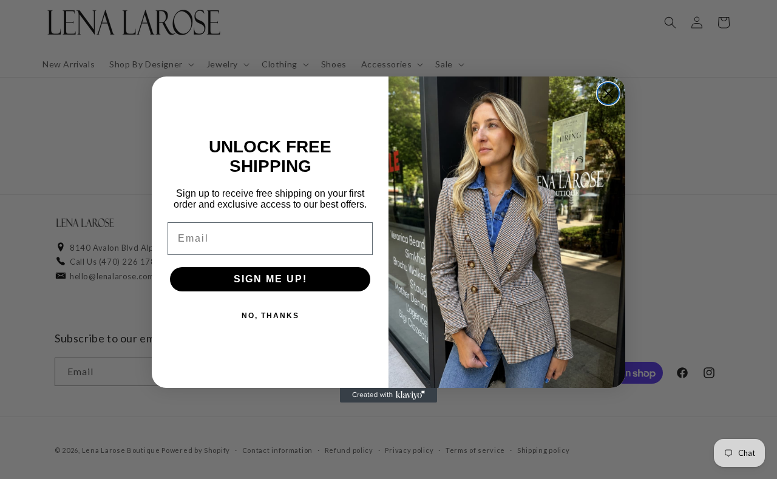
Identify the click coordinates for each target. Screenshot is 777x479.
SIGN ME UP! (270, 279)
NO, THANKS (270, 315)
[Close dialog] (608, 93)
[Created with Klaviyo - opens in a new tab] (388, 395)
